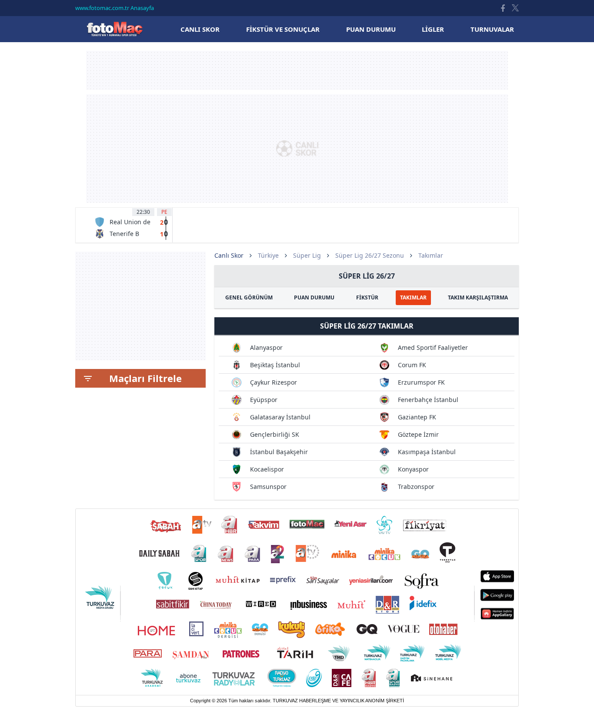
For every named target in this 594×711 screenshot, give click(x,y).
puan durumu (371, 29)
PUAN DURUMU (314, 297)
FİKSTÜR (367, 297)
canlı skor (200, 29)
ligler (433, 29)
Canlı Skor (114, 29)
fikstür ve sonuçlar (283, 29)
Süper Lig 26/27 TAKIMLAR (367, 326)
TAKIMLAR (413, 297)
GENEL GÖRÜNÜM (249, 297)
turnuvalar (492, 29)
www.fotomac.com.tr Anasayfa (114, 8)
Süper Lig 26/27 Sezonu (369, 255)
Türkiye (268, 255)
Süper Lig (307, 255)
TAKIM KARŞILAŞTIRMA (478, 297)
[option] (131, 225)
